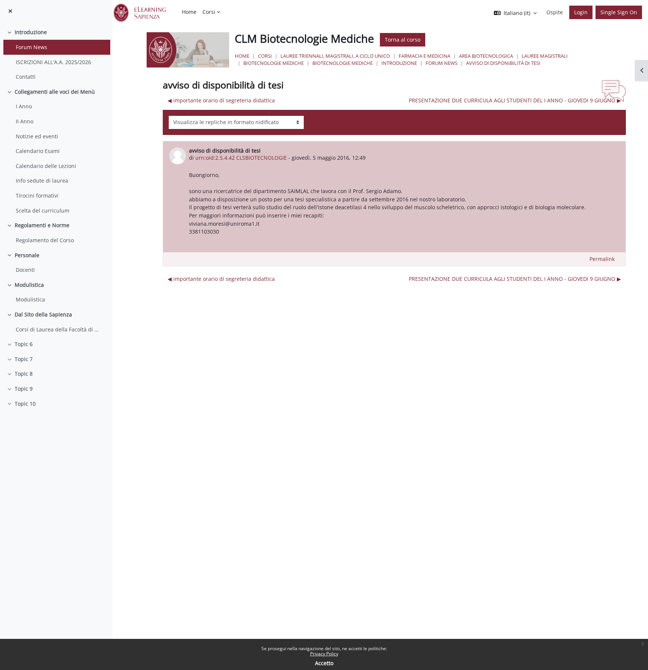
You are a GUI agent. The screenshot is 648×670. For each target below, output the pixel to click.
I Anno (24, 106)
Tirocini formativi (37, 195)
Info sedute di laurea (42, 180)
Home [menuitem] (189, 11)
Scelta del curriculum (42, 210)
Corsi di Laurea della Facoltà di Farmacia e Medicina (57, 329)
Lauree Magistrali (545, 55)
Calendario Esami (38, 150)
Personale (27, 255)
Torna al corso (402, 39)
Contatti (26, 76)
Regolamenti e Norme (42, 225)
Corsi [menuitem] (208, 11)
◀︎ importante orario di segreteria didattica (221, 100)
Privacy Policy (324, 654)
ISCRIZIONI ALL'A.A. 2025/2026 (53, 62)
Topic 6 (24, 344)
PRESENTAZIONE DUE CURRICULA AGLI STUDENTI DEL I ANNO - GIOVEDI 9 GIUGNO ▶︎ (515, 100)
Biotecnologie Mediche (273, 63)
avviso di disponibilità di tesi (503, 63)
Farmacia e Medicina (424, 55)
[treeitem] (56, 54)
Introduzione (31, 32)
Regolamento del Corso (45, 240)
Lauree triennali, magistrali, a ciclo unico (335, 55)
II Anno (24, 121)
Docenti (25, 269)
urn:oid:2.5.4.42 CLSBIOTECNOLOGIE (241, 157)
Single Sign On (618, 12)
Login (581, 12)
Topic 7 (24, 359)
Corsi (265, 55)
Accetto (324, 663)
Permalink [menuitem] (602, 258)
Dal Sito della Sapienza (43, 314)
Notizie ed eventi (37, 136)
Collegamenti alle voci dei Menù (55, 91)
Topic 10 (25, 403)
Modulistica (29, 284)
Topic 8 (24, 373)
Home (242, 55)
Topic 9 (24, 388)
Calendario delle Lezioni (46, 165)
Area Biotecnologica (486, 55)
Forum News (31, 47)
